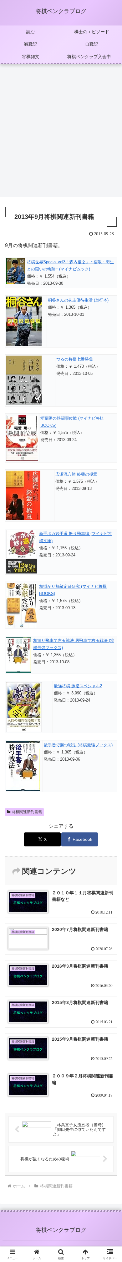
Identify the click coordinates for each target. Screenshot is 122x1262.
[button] (109, 935)
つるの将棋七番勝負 (74, 359)
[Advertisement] (61, 132)
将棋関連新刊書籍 (27, 812)
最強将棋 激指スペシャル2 (78, 686)
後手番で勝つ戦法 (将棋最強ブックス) (78, 745)
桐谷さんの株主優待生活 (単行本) (78, 300)
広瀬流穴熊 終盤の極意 (76, 474)
